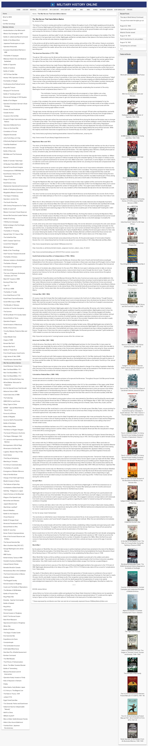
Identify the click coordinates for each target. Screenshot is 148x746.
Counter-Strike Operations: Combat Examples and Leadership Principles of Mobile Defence (132, 589)
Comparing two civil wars (128, 46)
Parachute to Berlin (132, 325)
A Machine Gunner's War (132, 522)
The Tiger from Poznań (132, 631)
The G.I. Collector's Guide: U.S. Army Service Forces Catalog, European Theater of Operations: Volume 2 (132, 457)
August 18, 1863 (125, 42)
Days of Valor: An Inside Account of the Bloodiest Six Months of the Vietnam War (132, 480)
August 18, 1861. (125, 36)
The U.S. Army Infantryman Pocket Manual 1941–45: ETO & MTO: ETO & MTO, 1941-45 (132, 718)
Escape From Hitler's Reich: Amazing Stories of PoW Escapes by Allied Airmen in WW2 (132, 201)
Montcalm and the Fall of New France (132, 75)
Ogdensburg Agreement (128, 29)
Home (34, 14)
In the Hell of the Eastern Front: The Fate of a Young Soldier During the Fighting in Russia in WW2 (132, 543)
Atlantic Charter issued (127, 32)
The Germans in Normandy (132, 673)
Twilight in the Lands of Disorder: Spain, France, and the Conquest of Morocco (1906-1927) (132, 368)
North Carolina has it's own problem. (131, 39)
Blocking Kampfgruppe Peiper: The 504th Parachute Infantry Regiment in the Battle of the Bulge (132, 566)
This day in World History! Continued (131, 17)
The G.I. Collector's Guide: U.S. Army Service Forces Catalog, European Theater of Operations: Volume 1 (132, 435)
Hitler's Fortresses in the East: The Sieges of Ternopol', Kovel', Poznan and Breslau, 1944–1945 (132, 652)
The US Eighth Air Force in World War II (132, 264)
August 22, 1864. (125, 26)
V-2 (121, 49)
